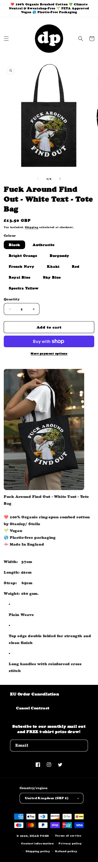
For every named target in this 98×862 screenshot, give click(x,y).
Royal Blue (19, 277)
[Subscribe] (82, 745)
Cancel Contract (33, 708)
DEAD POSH (39, 836)
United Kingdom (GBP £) (47, 798)
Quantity (12, 299)
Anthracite (44, 245)
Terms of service (68, 835)
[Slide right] (60, 178)
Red (75, 266)
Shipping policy (38, 851)
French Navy (21, 266)
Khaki (53, 266)
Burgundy (59, 256)
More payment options (49, 353)
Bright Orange (23, 256)
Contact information (37, 843)
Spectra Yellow (24, 288)
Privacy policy (70, 843)
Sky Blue (52, 277)
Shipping (31, 227)
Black (14, 245)
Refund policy (66, 851)
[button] (6, 38)
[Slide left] (37, 178)
